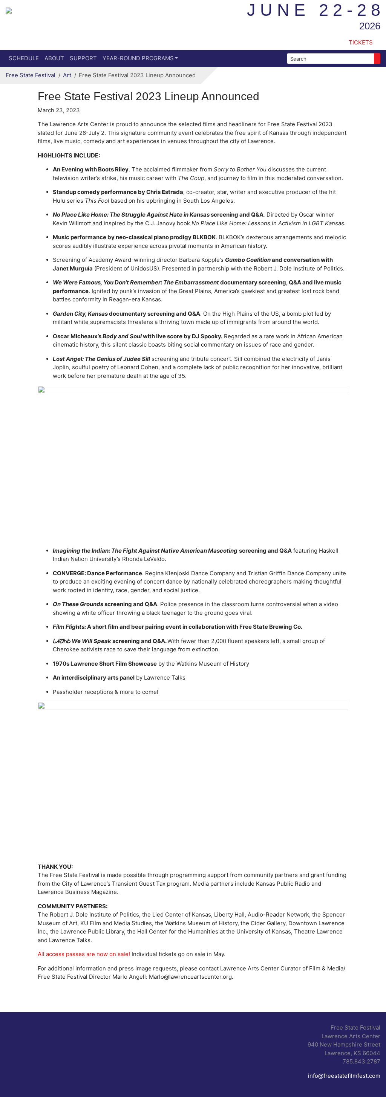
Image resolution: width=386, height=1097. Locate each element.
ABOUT (54, 58)
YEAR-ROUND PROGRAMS (138, 58)
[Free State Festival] (9, 9)
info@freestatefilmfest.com (344, 1075)
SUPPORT (83, 58)
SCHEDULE (24, 58)
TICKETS (361, 42)
